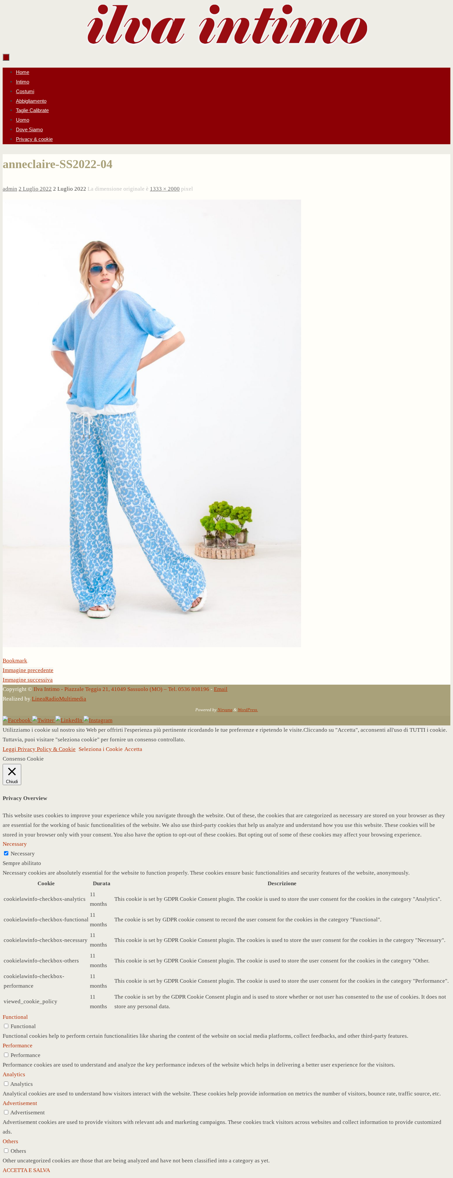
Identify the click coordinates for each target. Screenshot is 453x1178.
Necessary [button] (15, 844)
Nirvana (225, 709)
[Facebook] (17, 720)
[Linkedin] (69, 720)
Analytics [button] (14, 1074)
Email (220, 689)
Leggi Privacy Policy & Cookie (39, 749)
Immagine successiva (28, 680)
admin (10, 189)
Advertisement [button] (20, 1103)
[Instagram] (98, 720)
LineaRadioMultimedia (59, 699)
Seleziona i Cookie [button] (101, 749)
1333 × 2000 (165, 189)
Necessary (23, 853)
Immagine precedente (28, 670)
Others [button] (10, 1141)
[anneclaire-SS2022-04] (152, 645)
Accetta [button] (133, 749)
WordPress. (248, 709)
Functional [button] (15, 1017)
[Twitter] (43, 720)
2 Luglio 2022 (35, 189)
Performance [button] (17, 1045)
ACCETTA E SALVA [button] (26, 1170)
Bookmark (15, 660)
